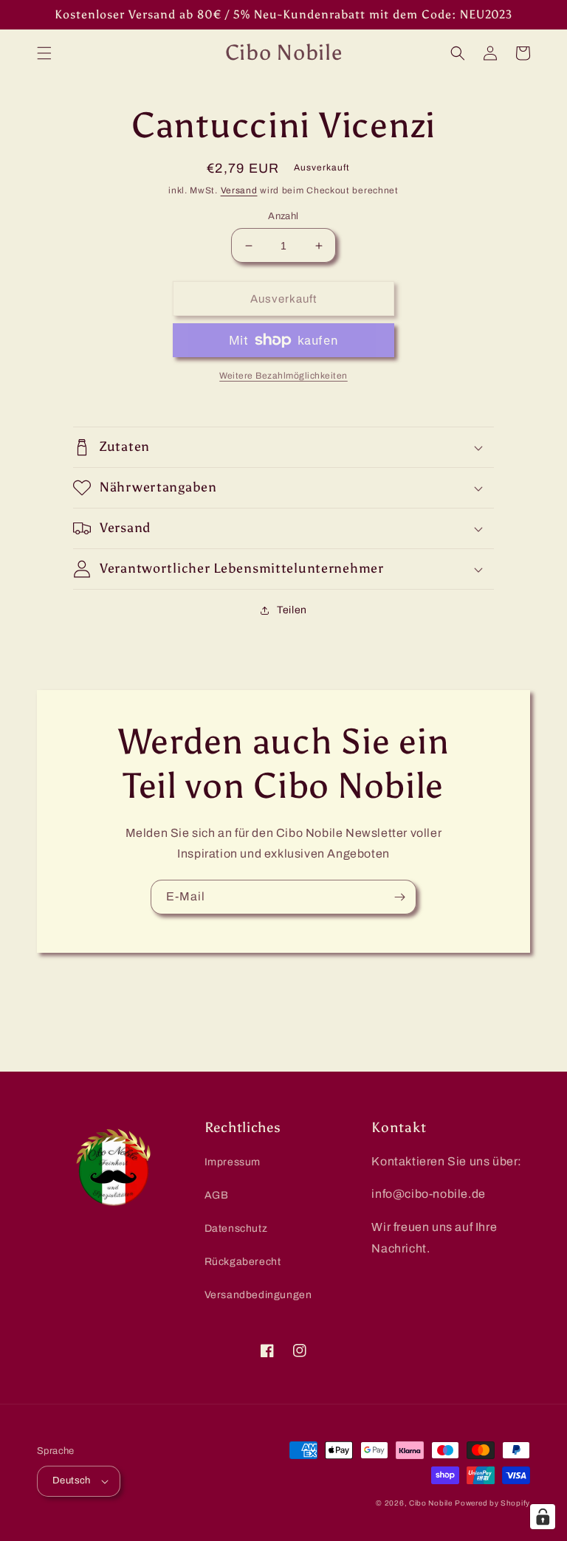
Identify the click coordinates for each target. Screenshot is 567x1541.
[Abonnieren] (399, 897)
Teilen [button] (292, 610)
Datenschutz (236, 1228)
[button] (44, 53)
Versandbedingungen (258, 1294)
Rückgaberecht (243, 1261)
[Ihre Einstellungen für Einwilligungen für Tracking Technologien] (542, 1516)
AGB (217, 1195)
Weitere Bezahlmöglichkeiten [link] (283, 375)
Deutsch (71, 1480)
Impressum (233, 1162)
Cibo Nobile (431, 1503)
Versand (239, 190)
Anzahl (283, 216)
